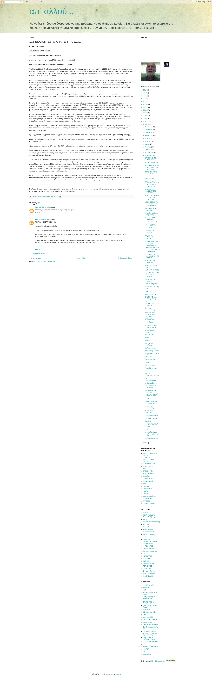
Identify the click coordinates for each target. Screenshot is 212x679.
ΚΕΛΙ (144, 614)
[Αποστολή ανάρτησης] (60, 196)
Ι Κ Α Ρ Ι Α (146, 649)
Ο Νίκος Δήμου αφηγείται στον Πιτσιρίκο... (150, 321)
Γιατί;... (147, 371)
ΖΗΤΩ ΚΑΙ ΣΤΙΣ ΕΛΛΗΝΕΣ (150, 231)
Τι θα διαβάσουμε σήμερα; (150, 280)
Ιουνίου (147, 141)
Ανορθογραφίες (148, 529)
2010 (145, 113)
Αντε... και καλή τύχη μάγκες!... (151, 331)
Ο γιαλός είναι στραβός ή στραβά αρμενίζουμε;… (152, 243)
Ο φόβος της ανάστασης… (150, 344)
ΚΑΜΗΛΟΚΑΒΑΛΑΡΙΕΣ (150, 549)
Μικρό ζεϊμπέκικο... (151, 368)
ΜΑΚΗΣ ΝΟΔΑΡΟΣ (149, 464)
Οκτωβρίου (149, 133)
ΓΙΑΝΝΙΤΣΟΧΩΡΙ (148, 479)
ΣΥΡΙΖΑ (145, 644)
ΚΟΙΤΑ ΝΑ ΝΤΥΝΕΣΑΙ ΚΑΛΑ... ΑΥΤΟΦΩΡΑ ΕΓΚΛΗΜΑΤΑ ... (152, 249)
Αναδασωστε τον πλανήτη (151, 522)
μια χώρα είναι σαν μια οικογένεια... (152, 386)
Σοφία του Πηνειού (149, 571)
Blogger (118, 674)
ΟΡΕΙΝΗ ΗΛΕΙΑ (148, 471)
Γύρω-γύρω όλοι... (151, 359)
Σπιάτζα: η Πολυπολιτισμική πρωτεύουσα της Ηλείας (151, 423)
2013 (145, 104)
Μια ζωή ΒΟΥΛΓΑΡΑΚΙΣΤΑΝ (152, 374)
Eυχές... (147, 429)
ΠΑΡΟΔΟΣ (146, 501)
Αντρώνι (145, 469)
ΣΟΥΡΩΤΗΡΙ (147, 568)
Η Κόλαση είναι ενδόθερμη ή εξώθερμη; (150, 314)
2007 (145, 121)
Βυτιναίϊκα (146, 476)
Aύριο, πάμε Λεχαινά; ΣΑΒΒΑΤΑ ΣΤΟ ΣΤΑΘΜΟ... (151, 191)
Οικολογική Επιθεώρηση (151, 619)
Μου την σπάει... (150, 178)
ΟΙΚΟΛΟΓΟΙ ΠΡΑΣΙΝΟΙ (150, 624)
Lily (144, 553)
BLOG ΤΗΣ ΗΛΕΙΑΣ (149, 466)
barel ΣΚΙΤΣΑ (147, 537)
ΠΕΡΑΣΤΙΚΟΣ (147, 566)
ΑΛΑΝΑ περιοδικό (149, 585)
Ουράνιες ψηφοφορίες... (150, 309)
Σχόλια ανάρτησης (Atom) (46, 262)
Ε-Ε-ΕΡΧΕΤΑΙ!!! (150, 365)
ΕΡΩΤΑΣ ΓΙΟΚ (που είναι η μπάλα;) (151, 298)
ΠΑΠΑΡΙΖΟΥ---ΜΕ (151, 294)
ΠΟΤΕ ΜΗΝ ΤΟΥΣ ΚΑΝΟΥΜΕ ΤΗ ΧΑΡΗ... (151, 173)
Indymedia (146, 610)
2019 (145, 90)
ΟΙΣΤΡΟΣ (146, 561)
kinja (144, 652)
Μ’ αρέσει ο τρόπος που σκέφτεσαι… (151, 326)
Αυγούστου (149, 135)
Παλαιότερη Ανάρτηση (125, 258)
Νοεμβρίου (148, 130)
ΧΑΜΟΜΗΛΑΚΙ (148, 576)
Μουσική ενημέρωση (149, 496)
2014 (145, 101)
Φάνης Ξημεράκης (149, 574)
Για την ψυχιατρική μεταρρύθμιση (149, 597)
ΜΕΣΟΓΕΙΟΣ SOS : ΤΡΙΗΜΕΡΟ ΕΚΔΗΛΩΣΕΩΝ (151, 219)
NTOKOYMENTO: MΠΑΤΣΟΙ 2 (150, 159)
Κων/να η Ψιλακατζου (150, 551)
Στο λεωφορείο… (150, 348)
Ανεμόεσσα (146, 524)
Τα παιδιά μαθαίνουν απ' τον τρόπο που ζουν (152, 434)
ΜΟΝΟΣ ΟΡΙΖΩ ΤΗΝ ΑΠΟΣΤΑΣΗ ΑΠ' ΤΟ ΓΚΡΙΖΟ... (152, 256)
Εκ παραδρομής (148, 481)
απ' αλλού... (51, 11)
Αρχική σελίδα (80, 258)
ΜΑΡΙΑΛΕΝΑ (147, 558)
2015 (145, 98)
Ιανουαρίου (149, 155)
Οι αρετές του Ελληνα (152, 354)
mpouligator (147, 654)
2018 (145, 93)
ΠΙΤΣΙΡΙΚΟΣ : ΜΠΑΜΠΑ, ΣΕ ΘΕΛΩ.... (150, 237)
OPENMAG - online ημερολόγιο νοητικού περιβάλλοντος (150, 633)
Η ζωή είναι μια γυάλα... (152, 351)
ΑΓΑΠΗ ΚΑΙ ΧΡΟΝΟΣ (152, 270)
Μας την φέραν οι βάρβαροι (150, 209)
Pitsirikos (146, 513)
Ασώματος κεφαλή (149, 534)
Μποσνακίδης (147, 499)
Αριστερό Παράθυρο (149, 532)
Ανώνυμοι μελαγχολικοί (150, 647)
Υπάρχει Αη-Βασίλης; (151, 415)
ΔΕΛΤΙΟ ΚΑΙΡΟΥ (148, 474)
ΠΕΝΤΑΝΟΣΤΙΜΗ (148, 563)
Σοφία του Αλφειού (149, 503)
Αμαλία (145, 519)
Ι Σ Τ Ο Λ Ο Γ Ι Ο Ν (149, 546)
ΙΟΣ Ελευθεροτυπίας (149, 612)
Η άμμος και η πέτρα (151, 163)
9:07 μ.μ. (38, 213)
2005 (145, 443)
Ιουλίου (147, 138)
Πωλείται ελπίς (149, 335)
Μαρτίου (148, 150)
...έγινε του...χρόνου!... (152, 418)
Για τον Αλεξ (147, 539)
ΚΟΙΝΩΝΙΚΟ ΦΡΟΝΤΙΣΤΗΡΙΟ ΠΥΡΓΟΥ (148, 459)
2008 (145, 119)
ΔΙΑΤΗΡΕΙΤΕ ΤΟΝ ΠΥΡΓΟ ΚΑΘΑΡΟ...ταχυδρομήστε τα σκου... (152, 393)
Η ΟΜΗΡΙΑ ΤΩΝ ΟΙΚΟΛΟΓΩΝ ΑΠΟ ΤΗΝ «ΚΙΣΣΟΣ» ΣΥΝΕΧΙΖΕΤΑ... (152, 183)
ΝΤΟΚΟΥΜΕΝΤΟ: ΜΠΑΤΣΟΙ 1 (150, 261)
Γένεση (147, 362)
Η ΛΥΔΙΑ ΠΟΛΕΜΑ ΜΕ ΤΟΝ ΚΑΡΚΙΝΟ (150, 542)
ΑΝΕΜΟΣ (146, 527)
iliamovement (147, 488)
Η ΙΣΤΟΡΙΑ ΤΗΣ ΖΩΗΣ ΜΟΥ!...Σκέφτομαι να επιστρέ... (152, 167)
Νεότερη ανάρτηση (36, 258)
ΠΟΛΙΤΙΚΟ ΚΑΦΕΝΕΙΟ (150, 641)
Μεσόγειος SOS (148, 617)
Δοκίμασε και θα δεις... (152, 438)
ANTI (144, 590)
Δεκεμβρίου (149, 127)
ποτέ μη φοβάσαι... (151, 383)
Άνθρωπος (146, 587)
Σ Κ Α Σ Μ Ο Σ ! (149, 291)
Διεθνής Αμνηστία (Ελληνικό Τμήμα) (148, 602)
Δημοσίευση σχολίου (39, 254)
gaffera (107, 674)
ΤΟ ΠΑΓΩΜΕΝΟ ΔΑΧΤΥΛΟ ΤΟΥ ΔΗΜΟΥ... (151, 226)
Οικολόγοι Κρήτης (149, 622)
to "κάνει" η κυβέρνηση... (150, 407)
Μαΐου (147, 144)
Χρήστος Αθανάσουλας (43, 207)
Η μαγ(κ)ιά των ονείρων (149, 411)
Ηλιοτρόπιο (146, 486)
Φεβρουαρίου (149, 152)
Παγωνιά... (148, 337)
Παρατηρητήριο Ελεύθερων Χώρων (149, 638)
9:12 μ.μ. (38, 249)
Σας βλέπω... (149, 356)
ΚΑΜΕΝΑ (146, 494)
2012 (145, 107)
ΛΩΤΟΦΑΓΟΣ (147, 556)
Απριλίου (148, 147)
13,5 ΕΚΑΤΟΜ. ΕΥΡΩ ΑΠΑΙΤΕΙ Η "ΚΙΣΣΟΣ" (152, 274)
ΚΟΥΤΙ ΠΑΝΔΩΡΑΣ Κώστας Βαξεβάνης (149, 516)
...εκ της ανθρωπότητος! (151, 379)
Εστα (144, 483)
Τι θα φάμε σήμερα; (151, 284)
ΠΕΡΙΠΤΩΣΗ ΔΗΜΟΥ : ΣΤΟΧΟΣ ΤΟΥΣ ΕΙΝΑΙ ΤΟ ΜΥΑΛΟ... (152, 197)
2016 (145, 96)
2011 (145, 110)
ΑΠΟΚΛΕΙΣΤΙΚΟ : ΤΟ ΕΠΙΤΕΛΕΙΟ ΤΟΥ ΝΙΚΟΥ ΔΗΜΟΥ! (151, 204)
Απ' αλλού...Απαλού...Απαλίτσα (152, 303)
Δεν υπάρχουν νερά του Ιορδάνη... (151, 402)
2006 (145, 124)
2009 (145, 116)
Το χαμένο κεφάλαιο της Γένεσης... (151, 214)
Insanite (145, 491)
